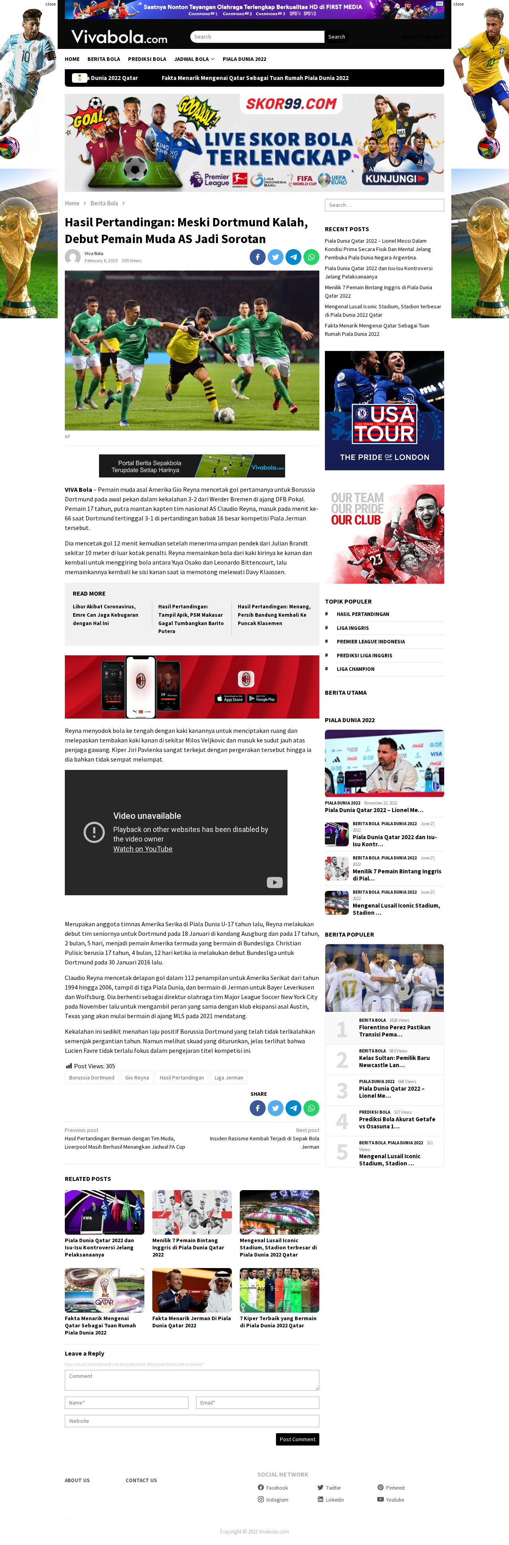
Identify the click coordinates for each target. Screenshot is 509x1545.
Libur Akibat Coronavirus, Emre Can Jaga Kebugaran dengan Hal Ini (105, 615)
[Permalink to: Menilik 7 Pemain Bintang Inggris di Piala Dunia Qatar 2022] (192, 1212)
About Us (77, 1480)
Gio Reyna (137, 1077)
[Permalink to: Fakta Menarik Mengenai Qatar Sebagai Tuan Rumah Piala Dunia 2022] (104, 1290)
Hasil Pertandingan (182, 1077)
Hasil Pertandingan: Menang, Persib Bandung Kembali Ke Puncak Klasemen (274, 615)
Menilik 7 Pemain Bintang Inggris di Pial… (397, 875)
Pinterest (395, 1488)
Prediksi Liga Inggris (364, 655)
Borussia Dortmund (92, 1077)
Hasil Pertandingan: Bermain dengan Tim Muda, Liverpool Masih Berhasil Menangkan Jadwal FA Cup (125, 1138)
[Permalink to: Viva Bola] (73, 256)
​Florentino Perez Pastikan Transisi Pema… (395, 1031)
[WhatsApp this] (311, 257)
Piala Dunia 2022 (342, 803)
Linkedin (335, 1499)
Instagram (277, 1499)
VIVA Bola (78, 489)
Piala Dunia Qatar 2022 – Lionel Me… (374, 810)
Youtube (395, 1499)
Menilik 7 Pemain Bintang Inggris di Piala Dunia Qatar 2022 (188, 1247)
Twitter (333, 1488)
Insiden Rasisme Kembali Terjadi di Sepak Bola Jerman (264, 1138)
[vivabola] (127, 36)
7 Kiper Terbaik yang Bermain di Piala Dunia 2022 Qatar (278, 1322)
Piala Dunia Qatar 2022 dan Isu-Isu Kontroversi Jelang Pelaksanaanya (99, 1247)
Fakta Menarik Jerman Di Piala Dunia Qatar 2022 (191, 1322)
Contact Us (141, 1480)
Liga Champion (356, 669)
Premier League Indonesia (371, 642)
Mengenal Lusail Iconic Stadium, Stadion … (396, 909)
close (50, 4)
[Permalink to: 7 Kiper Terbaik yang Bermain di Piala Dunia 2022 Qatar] (279, 1290)
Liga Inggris (353, 628)
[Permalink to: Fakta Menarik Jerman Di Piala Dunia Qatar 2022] (192, 1290)
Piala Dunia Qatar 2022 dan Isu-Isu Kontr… (395, 841)
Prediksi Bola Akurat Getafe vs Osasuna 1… (397, 1123)
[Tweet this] (276, 257)
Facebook (277, 1488)
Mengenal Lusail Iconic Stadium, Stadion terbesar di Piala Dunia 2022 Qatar (278, 1247)
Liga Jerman (229, 1077)
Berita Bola (366, 823)
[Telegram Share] (293, 257)
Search (336, 36)
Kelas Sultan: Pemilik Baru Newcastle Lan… (394, 1061)
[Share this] (258, 257)
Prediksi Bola (374, 1112)
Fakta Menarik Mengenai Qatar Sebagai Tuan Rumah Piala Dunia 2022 (207, 78)
